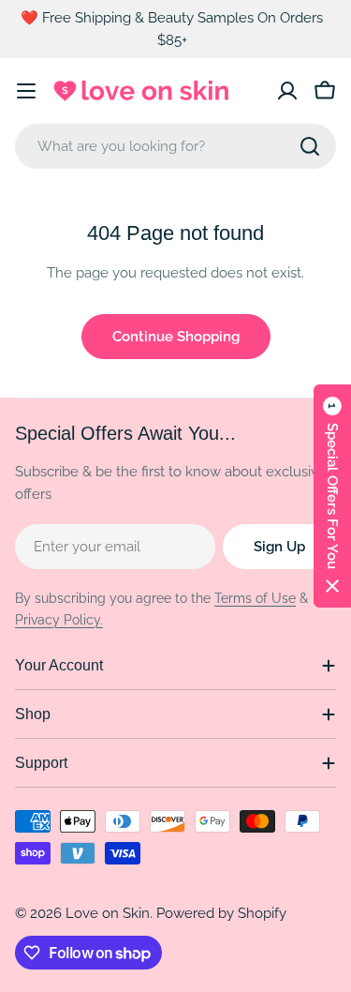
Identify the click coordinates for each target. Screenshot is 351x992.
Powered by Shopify (221, 913)
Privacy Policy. (59, 619)
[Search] (310, 146)
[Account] (287, 91)
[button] (332, 496)
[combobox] (175, 146)
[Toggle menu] (26, 91)
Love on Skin (108, 913)
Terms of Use (255, 598)
